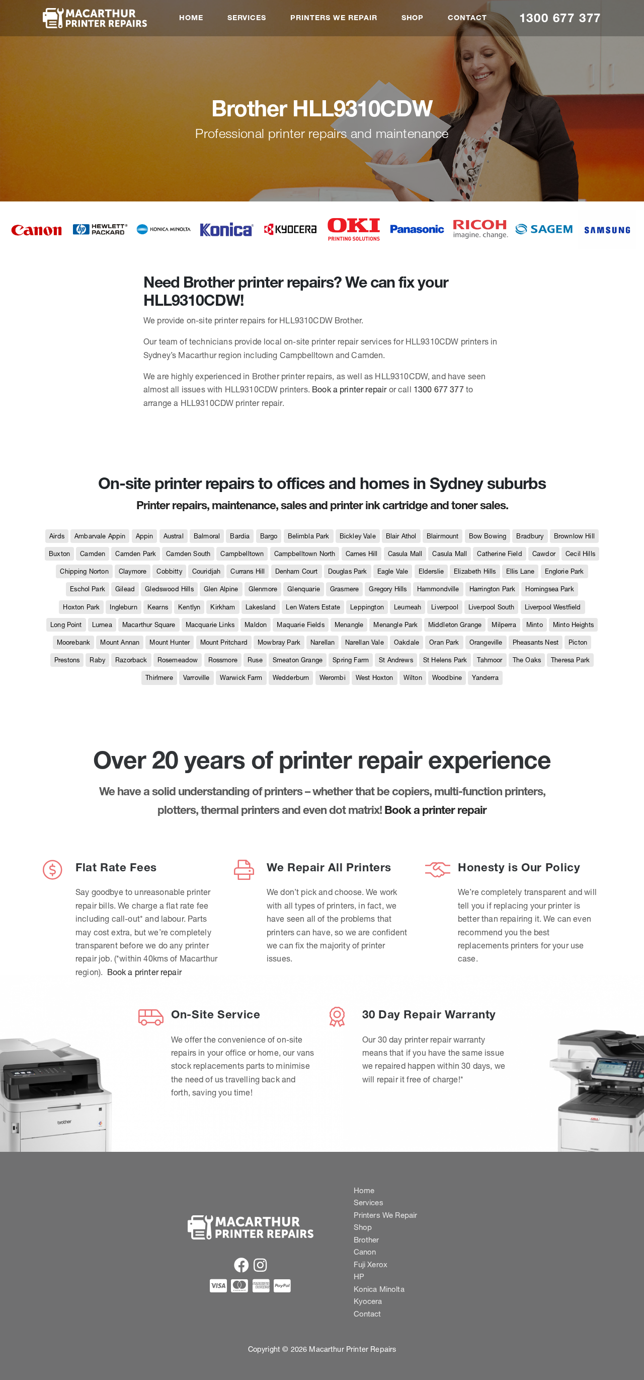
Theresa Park (570, 660)
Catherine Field (499, 554)
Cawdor (543, 554)
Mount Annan (119, 642)
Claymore (132, 571)
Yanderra (485, 677)
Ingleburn (123, 607)
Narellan (322, 642)
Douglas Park (347, 571)
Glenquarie (303, 589)
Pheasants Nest (535, 642)
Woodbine (447, 677)
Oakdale (406, 642)
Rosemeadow (177, 660)
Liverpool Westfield (553, 607)
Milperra (504, 625)
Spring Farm (351, 660)
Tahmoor (489, 660)
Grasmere (344, 589)
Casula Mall (405, 554)
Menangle (349, 625)
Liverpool (444, 607)
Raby (97, 660)
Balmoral (207, 536)
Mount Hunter (169, 642)
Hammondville (438, 589)
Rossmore (222, 660)
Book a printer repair (349, 389)
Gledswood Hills (169, 589)
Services (247, 17)
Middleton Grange (455, 625)
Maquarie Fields (300, 625)
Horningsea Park (549, 589)
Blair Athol (401, 536)
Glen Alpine (221, 589)
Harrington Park (492, 589)
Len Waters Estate (313, 607)
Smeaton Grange (298, 660)
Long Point (66, 625)
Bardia (240, 536)
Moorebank (73, 642)
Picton (578, 642)
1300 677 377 (560, 18)
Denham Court (296, 571)
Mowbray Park (279, 642)
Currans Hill (247, 571)
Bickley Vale (358, 536)
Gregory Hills (388, 589)
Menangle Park (395, 625)
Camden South (188, 554)
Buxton (59, 554)
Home (191, 17)
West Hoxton (374, 677)
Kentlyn (189, 607)
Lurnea (102, 625)
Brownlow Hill (574, 536)
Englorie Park (564, 571)
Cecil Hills (580, 554)
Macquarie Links (210, 625)
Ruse (255, 660)
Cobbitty (169, 571)
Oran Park (444, 642)
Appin (144, 536)
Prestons (66, 660)
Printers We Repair (333, 17)
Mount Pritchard (224, 642)
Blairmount (443, 536)
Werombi (332, 677)
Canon (365, 1252)
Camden (92, 554)
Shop (412, 17)
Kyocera (368, 1301)
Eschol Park (87, 589)
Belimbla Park (309, 536)
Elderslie (431, 571)
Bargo (269, 536)
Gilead (125, 589)
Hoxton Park (81, 607)
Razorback (131, 660)
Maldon (256, 625)
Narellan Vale (364, 642)
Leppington (367, 607)
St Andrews (396, 660)
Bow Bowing (488, 536)
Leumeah (407, 607)
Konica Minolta (379, 1289)
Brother (366, 1240)
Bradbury (529, 536)
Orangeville (486, 642)
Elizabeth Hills (475, 571)
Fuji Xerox (371, 1264)
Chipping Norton (84, 571)
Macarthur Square (149, 625)
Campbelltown (242, 554)
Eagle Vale (393, 571)
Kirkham (222, 607)
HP (359, 1276)
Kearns (157, 607)
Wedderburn (291, 677)
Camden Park (135, 554)
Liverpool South (491, 607)
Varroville (196, 677)
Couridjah (206, 571)
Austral (174, 536)
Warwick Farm (241, 677)
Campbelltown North (305, 554)
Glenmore (263, 589)
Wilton (413, 677)
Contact (467, 17)
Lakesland (261, 607)
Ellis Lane (520, 571)
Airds (56, 536)
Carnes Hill (362, 554)
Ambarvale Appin (99, 536)
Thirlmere (159, 677)
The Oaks (527, 660)
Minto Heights (573, 625)
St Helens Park (445, 660)
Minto (534, 625)
